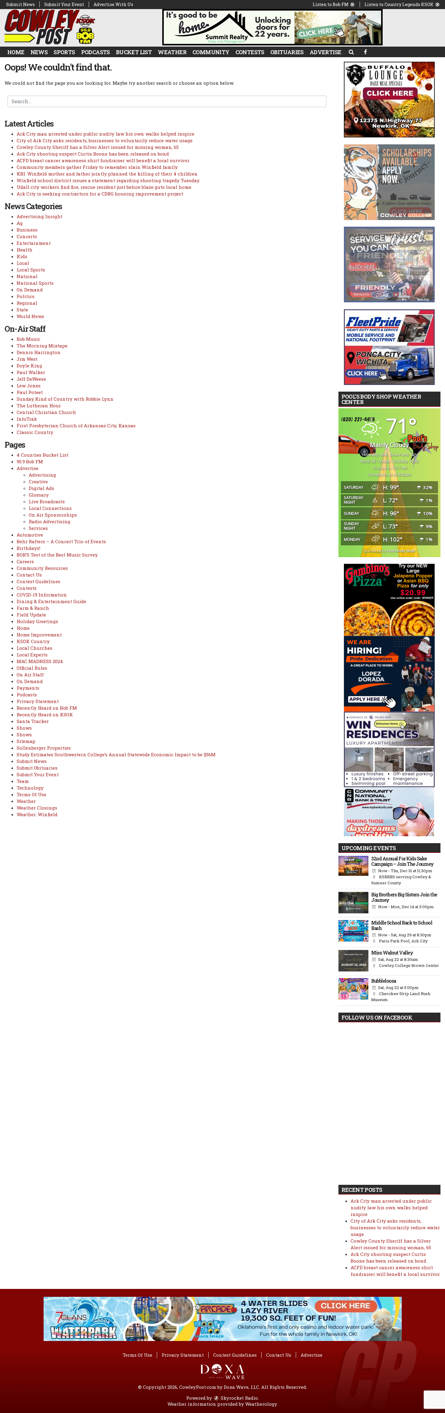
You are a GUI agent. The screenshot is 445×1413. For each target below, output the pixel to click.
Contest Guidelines (38, 581)
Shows (24, 728)
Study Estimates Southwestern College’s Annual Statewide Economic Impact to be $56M (116, 754)
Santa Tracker (33, 721)
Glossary (39, 495)
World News (30, 316)
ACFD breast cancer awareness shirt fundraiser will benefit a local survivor (103, 160)
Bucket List (134, 52)
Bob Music (28, 339)
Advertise (325, 52)
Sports (64, 52)
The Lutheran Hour (39, 406)
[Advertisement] (272, 27)
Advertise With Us (113, 4)
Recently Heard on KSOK (45, 714)
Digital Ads (41, 488)
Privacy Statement (38, 701)
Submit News (20, 4)
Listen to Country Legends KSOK (399, 4)
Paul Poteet (30, 392)
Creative (38, 481)
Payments (28, 688)
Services (38, 528)
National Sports (35, 283)
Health (24, 250)
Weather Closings (37, 808)
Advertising (42, 475)
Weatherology (261, 1404)
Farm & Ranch (33, 608)
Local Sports (31, 270)
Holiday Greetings (37, 621)
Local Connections (50, 508)
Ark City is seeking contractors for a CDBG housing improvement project (100, 194)
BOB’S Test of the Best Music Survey (57, 555)
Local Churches (34, 648)
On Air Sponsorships (53, 515)
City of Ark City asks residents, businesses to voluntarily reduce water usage (105, 140)
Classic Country (35, 432)
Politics (26, 296)
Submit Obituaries (37, 768)
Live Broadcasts (47, 501)
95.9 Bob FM (30, 461)
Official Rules (32, 668)
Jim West (27, 359)
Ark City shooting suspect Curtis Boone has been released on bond (93, 154)
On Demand (30, 290)
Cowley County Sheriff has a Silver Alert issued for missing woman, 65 (98, 147)
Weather (172, 52)
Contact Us (29, 575)
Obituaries (287, 52)
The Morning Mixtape (42, 346)
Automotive (30, 535)
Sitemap (26, 741)
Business (27, 230)
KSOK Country (33, 641)
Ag (20, 223)
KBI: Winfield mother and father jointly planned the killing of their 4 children (107, 174)
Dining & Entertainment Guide (51, 601)
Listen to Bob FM (331, 4)
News (39, 52)
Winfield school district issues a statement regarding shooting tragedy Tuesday (108, 180)
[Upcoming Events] (353, 871)
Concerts (27, 236)
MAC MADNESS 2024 (40, 661)
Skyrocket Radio (238, 1398)
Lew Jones (29, 386)
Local (23, 263)
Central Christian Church (46, 412)
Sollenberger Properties (44, 748)
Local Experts (32, 655)
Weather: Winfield (37, 814)
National (27, 276)
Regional (27, 303)
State (22, 310)
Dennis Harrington (39, 352)
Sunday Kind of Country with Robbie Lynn (65, 399)
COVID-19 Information (42, 595)
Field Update (31, 615)
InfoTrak (27, 419)
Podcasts (95, 52)
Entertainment (34, 243)
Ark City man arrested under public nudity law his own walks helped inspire (105, 134)
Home (16, 52)
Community (211, 52)
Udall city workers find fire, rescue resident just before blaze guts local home (104, 187)
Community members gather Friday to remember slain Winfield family (97, 167)
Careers (25, 561)
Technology (30, 788)
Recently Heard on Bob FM (47, 708)
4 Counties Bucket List (42, 455)
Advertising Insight (39, 216)
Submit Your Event (64, 4)
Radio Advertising (49, 521)
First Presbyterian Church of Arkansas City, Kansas (76, 425)
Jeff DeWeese (31, 379)
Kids (22, 256)
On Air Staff (30, 675)
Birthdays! (28, 548)
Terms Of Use (31, 794)
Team (23, 781)
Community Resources (42, 568)
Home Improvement (39, 635)
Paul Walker (31, 372)
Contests (250, 52)
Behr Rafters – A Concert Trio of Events (61, 541)
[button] (351, 51)
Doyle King (29, 366)
